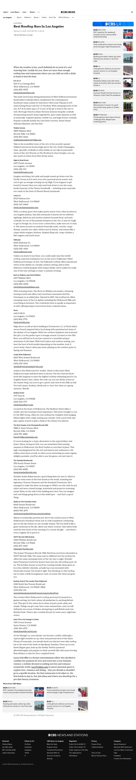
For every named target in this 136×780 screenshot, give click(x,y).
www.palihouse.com (23, 251)
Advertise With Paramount (123, 747)
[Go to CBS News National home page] (68, 12)
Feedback (117, 756)
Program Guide (52, 747)
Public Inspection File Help (78, 750)
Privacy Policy (96, 744)
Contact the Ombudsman (122, 758)
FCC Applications (75, 753)
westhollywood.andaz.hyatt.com (28, 366)
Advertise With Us (53, 753)
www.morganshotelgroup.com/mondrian (32, 513)
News (19, 17)
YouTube (28, 744)
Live (24, 12)
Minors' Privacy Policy (98, 756)
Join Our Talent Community (123, 750)
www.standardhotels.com (25, 472)
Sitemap (50, 758)
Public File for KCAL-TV (77, 747)
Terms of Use (95, 753)
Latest (5, 12)
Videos (44, 17)
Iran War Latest (7, 747)
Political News (7, 744)
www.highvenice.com (23, 172)
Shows (32, 12)
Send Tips (52, 17)
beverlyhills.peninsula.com (26, 437)
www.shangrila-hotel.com (25, 631)
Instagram (28, 750)
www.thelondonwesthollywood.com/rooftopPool (36, 593)
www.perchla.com (22, 322)
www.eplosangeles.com (24, 92)
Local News (15, 12)
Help (115, 753)
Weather (27, 17)
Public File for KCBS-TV (77, 744)
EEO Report (73, 756)
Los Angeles (7, 17)
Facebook (28, 747)
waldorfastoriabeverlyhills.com (27, 140)
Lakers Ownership (8, 753)
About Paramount (120, 744)
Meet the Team (52, 744)
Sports (36, 17)
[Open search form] (132, 12)
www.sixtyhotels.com (23, 549)
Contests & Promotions (55, 750)
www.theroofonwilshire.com (26, 287)
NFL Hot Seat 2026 (9, 750)
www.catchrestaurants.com (26, 207)
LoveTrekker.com (39, 667)
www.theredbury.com (23, 405)
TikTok (27, 753)
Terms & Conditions (53, 756)
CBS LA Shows (63, 17)
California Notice (97, 747)
